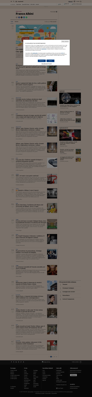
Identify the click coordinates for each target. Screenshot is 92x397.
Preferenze (42, 60)
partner (62, 53)
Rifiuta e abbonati (65, 41)
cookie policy (35, 53)
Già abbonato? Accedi (47, 63)
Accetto (50, 60)
